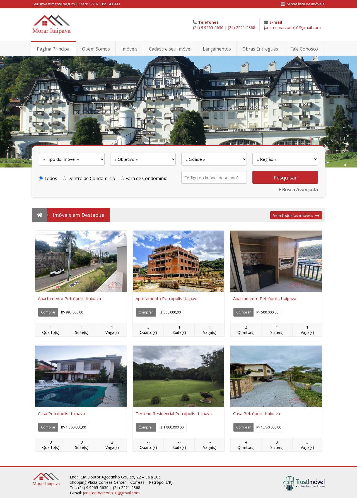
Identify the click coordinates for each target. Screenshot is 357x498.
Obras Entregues (260, 49)
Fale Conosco (304, 49)
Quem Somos (96, 49)
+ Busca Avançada (298, 189)
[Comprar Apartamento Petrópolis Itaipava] (81, 261)
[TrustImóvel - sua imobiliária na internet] (304, 490)
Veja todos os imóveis (293, 215)
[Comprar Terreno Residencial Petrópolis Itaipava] (178, 376)
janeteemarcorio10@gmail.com (292, 27)
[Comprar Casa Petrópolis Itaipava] (81, 376)
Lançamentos (217, 49)
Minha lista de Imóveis (305, 3)
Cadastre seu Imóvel (170, 49)
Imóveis (129, 49)
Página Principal (54, 49)
